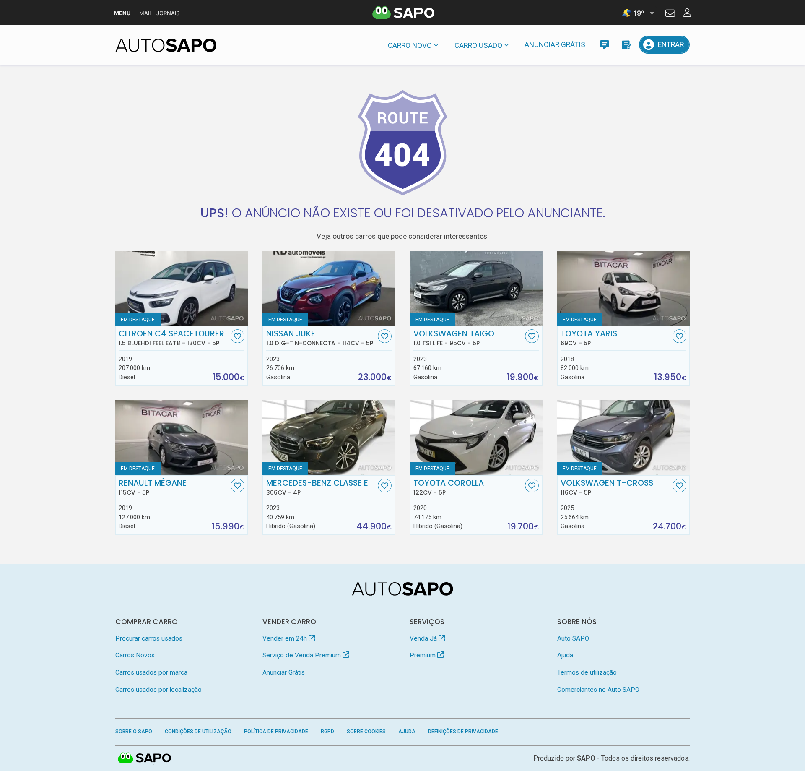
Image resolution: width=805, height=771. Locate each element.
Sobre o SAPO (133, 732)
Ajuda (565, 655)
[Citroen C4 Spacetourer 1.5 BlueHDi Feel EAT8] (181, 288)
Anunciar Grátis (555, 44)
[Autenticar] (670, 14)
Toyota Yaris (589, 338)
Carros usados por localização (158, 689)
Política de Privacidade (276, 732)
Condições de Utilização (198, 732)
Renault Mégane (153, 487)
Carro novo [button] (410, 45)
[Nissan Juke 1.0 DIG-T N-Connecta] (328, 288)
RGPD (327, 732)
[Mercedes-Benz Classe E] (328, 437)
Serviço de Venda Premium (302, 655)
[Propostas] (626, 45)
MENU (122, 13)
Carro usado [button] (478, 45)
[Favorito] (237, 336)
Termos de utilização (587, 672)
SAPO (144, 758)
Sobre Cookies (366, 732)
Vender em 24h (285, 638)
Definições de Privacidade (463, 732)
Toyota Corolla (448, 487)
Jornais (167, 13)
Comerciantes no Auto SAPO (598, 689)
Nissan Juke (319, 338)
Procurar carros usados (148, 638)
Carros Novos (135, 655)
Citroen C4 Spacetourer (171, 338)
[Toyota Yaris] (623, 288)
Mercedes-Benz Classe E (317, 487)
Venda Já (424, 638)
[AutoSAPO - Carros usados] (166, 45)
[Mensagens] (604, 45)
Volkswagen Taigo (453, 338)
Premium (423, 655)
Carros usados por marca (151, 672)
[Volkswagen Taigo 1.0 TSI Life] (476, 288)
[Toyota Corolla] (476, 437)
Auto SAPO (573, 638)
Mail (145, 13)
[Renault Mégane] (181, 437)
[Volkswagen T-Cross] (623, 437)
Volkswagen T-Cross (607, 487)
